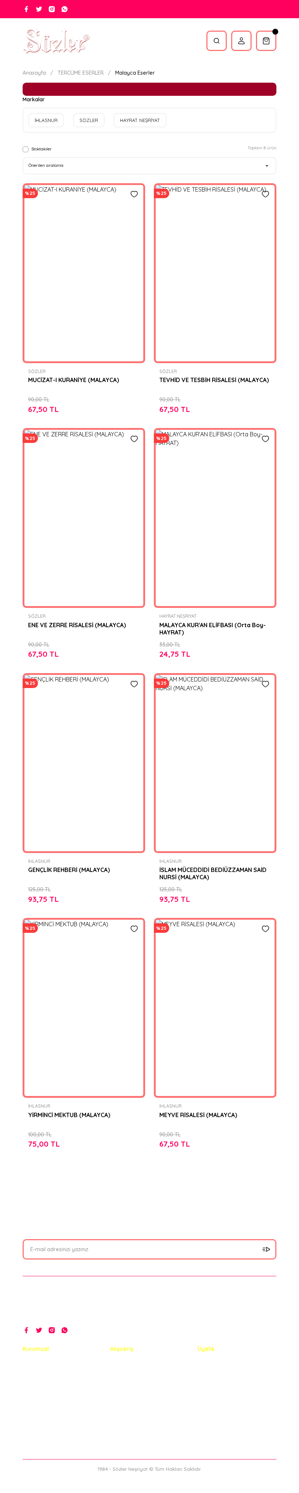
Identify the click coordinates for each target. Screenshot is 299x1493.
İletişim (31, 1369)
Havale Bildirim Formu (50, 1400)
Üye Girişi (209, 1384)
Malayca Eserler (135, 73)
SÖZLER (37, 371)
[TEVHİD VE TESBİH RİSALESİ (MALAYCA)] (215, 273)
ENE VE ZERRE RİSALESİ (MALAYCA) (77, 625)
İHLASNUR (39, 861)
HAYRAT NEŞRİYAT (178, 616)
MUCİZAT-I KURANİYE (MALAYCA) (73, 380)
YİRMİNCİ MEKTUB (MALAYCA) (69, 1115)
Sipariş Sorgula (41, 1432)
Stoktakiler (41, 149)
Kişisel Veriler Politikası (138, 1416)
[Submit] (266, 1249)
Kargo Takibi (38, 1416)
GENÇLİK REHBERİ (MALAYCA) (69, 869)
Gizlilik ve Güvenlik (132, 1384)
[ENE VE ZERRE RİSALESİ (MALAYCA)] (84, 518)
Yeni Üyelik (211, 1369)
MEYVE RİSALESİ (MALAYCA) (198, 1115)
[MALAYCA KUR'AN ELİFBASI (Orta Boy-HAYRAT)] (215, 518)
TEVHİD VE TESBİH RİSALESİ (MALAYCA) (214, 380)
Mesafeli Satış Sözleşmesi (141, 1369)
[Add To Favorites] (134, 194)
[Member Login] (241, 41)
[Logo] (56, 41)
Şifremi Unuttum (217, 1400)
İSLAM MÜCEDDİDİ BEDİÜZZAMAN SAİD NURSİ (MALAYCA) (213, 873)
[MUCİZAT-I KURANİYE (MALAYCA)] (84, 273)
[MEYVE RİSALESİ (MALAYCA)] (215, 1008)
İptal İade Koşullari (133, 1400)
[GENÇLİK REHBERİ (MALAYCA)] (84, 763)
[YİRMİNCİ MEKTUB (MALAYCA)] (84, 1008)
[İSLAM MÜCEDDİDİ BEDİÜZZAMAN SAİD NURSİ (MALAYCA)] (215, 763)
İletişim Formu (40, 1384)
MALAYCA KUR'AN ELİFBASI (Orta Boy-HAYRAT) (212, 628)
